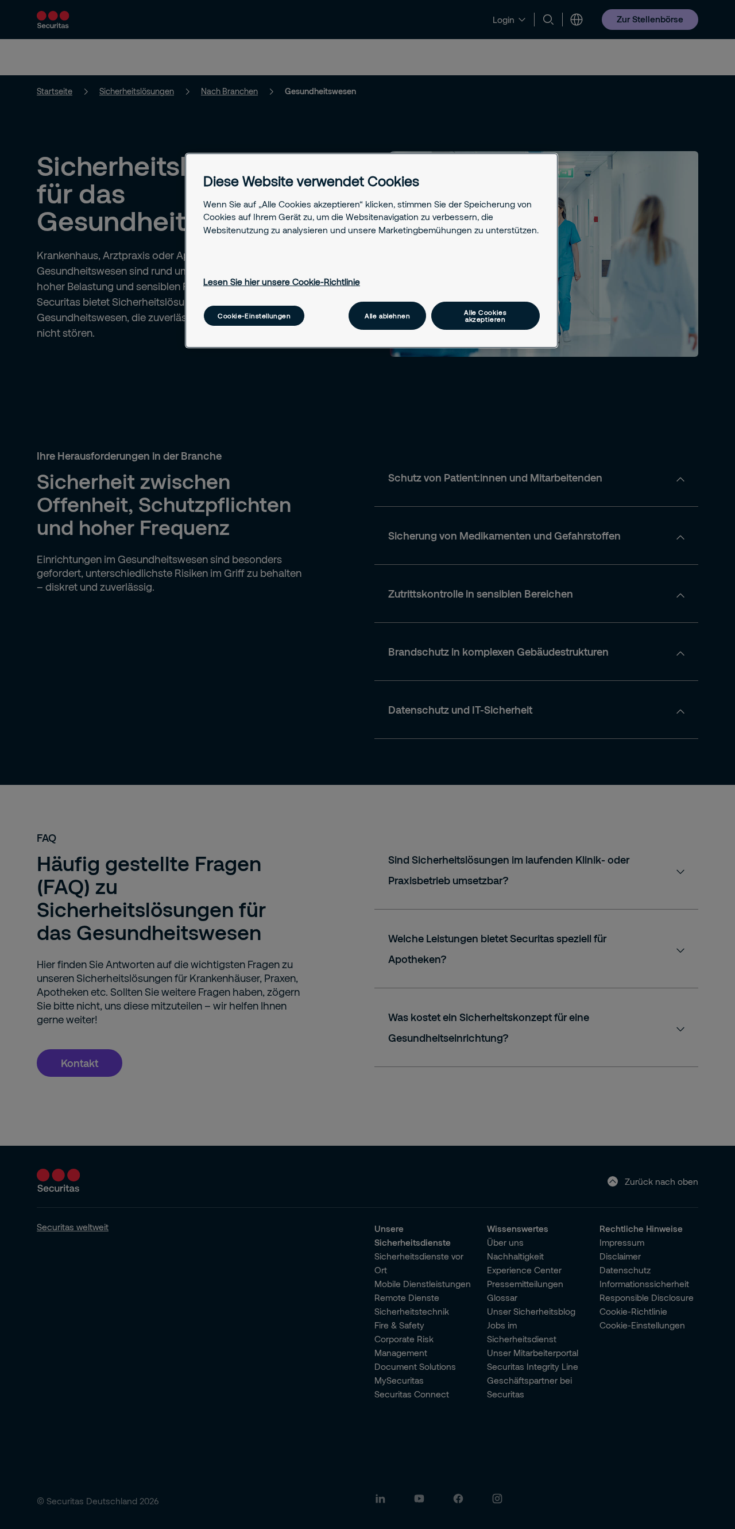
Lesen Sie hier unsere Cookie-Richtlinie (281, 281)
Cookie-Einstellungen (254, 315)
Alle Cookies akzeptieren (485, 315)
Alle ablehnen (387, 315)
